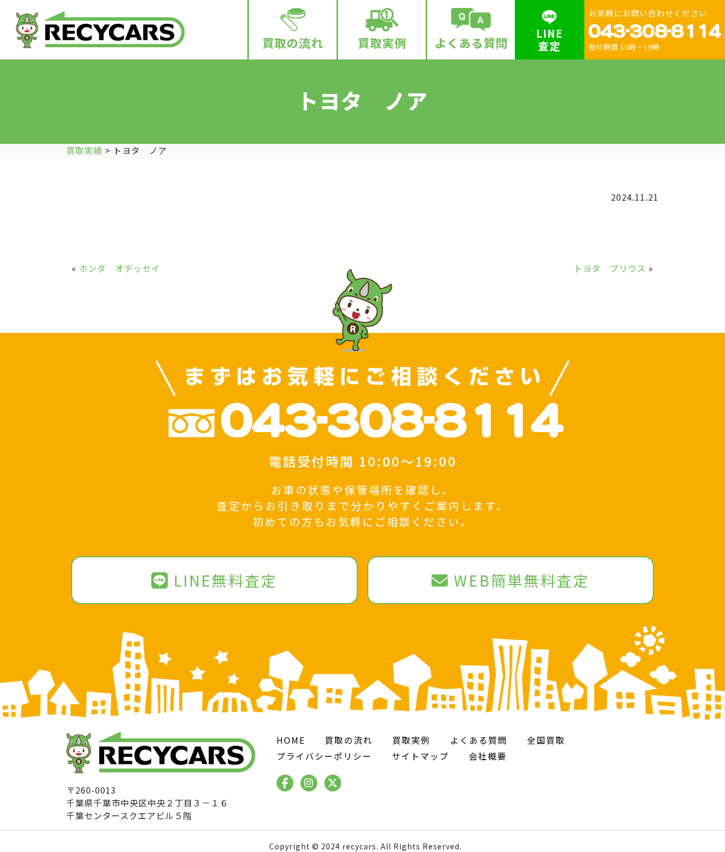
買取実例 (382, 42)
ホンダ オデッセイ (119, 268)
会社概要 (488, 756)
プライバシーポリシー (324, 756)
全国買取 (546, 740)
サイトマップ (420, 756)
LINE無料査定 (226, 580)
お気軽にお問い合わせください (648, 29)
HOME (291, 740)
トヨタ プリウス (610, 268)
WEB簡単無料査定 (522, 580)
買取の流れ (292, 42)
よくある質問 (471, 42)
